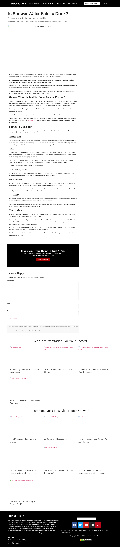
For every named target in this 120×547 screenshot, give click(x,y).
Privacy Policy (104, 530)
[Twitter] (80, 525)
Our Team (74, 530)
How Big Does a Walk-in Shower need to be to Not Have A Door (24, 471)
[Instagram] (92, 525)
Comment (10, 280)
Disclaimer (96, 530)
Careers (68, 530)
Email (9, 310)
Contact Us (90, 530)
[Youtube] (86, 525)
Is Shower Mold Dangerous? (56, 439)
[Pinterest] (98, 525)
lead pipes (30, 120)
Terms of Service (65, 532)
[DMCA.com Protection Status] (86, 540)
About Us (63, 530)
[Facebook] (74, 525)
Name (9, 303)
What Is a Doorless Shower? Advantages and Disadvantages (91, 471)
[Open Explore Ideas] (52, 3)
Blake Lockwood (14, 21)
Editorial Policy (82, 530)
